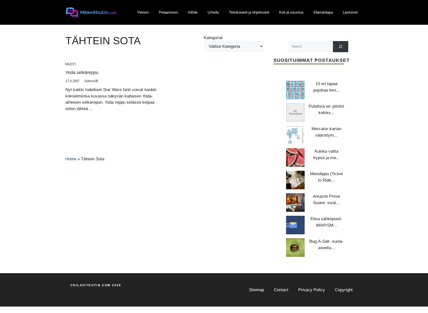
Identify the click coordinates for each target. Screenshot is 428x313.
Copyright (344, 290)
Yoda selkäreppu (81, 72)
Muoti (70, 64)
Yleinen (143, 12)
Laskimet (350, 12)
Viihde (193, 12)
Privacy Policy (311, 290)
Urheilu (213, 12)
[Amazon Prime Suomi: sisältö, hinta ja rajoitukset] (295, 202)
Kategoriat (213, 37)
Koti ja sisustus (291, 12)
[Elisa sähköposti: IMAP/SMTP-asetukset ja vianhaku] (295, 225)
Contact (281, 290)
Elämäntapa (323, 12)
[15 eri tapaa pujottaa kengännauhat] (295, 90)
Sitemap (256, 290)
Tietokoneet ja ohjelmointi (249, 12)
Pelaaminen (168, 12)
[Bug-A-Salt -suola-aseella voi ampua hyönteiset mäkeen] (295, 247)
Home (70, 159)
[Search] (340, 46)
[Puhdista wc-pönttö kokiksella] (295, 112)
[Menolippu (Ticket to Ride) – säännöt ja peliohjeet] (295, 180)
